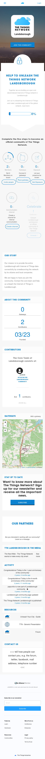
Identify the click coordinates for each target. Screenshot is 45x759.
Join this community (22, 45)
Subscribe (22, 502)
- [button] (5, 425)
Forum (38, 632)
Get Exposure (37, 182)
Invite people (9, 182)
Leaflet (23, 467)
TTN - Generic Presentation (30, 624)
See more (38, 555)
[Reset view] (5, 430)
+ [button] (5, 422)
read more (25, 106)
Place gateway (23, 180)
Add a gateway (35, 416)
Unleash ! (33, 235)
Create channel (12, 226)
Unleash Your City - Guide (30, 616)
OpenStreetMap (31, 467)
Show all (22, 403)
